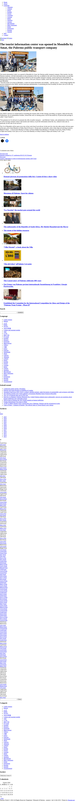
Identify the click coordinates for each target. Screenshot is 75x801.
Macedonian (10, 23)
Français (6, 350)
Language (6, 5)
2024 (5, 418)
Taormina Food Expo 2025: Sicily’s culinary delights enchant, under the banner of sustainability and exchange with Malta (39, 392)
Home (5, 2)
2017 (5, 430)
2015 (5, 433)
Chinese (9, 9)
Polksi (5, 349)
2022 (5, 422)
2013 (5, 436)
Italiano (6, 321)
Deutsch (6, 340)
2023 (5, 420)
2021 (5, 423)
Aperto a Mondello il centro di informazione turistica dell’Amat (18, 157)
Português (6, 341)
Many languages (12, 25)
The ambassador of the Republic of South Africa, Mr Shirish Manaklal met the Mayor (36, 227)
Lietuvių (6, 355)
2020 (5, 425)
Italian (9, 18)
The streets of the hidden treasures (16, 230)
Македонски (7, 343)
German (9, 17)
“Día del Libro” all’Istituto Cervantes (18, 264)
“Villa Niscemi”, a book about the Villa (18, 247)
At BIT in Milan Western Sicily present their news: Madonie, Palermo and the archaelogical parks (32, 403)
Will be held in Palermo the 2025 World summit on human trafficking (24, 400)
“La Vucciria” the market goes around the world (22, 210)
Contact (6, 35)
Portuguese (10, 28)
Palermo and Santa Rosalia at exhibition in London (18, 390)
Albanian (10, 7)
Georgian (10, 15)
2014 (5, 435)
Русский (6, 337)
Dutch (9, 10)
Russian (9, 30)
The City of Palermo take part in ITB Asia (16, 395)
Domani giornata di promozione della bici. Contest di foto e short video (30, 177)
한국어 (6, 326)
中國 (5, 347)
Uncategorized (8, 381)
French (9, 14)
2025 (1, 414)
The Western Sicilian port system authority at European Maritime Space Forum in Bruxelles (30, 393)
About (5, 4)
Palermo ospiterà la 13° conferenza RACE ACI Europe (16, 154)
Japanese (9, 20)
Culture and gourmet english (12, 330)
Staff (5, 33)
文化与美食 (7, 328)
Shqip (5, 353)
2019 (5, 427)
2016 (5, 431)
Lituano (9, 22)
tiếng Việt (6, 335)
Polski (5, 324)
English (9, 12)
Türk (5, 332)
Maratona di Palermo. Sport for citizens (18, 193)
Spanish (9, 32)
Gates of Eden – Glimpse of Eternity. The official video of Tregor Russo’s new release (28, 405)
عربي (5, 323)
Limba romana (8, 319)
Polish (9, 27)
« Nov (2, 798)
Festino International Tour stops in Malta (15, 402)
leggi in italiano (4, 134)
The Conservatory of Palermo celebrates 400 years (22, 281)
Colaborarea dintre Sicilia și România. (15, 389)
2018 (5, 428)
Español (6, 338)
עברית (5, 333)
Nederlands (7, 352)
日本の (6, 345)
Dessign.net (71, 800)
